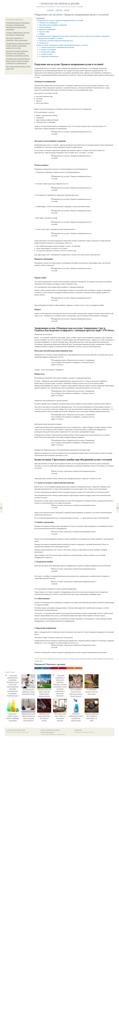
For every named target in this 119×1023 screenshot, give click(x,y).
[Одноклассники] (74, 668)
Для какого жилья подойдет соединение (53, 25)
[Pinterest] (58, 668)
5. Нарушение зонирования (48, 56)
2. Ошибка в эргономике (47, 50)
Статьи (67, 10)
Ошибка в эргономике (97, 658)
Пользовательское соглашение (53, 730)
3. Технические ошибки (47, 52)
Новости (58, 10)
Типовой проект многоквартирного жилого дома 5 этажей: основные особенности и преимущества (18, 61)
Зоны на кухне (43, 658)
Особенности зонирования (48, 23)
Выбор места (43, 43)
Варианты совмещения (47, 29)
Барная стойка (44, 32)
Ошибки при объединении (86, 658)
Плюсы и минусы (45, 27)
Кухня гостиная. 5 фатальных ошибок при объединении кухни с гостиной (63, 45)
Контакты (43, 730)
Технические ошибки (108, 658)
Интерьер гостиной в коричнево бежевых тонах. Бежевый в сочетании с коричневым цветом (17, 53)
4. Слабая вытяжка (46, 54)
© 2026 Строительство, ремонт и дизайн (16, 730)
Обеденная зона (51, 658)
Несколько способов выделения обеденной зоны (56, 41)
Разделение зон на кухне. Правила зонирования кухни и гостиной (60, 20)
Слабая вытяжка (38, 661)
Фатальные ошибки (74, 658)
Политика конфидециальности (47, 732)
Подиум (42, 34)
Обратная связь (78, 730)
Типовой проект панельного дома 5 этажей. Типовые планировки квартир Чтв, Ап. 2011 (18, 46)
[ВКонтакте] (42, 668)
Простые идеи (66, 658)
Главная (50, 10)
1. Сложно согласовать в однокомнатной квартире (56, 47)
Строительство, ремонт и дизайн (59, 3)
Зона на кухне (58, 658)
